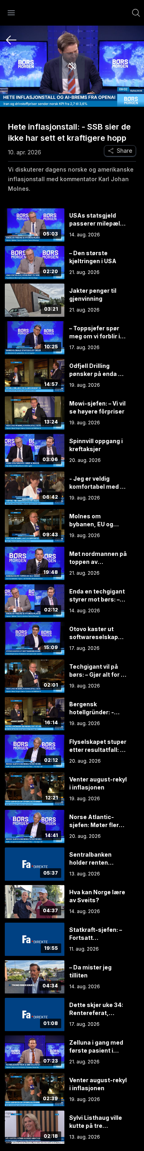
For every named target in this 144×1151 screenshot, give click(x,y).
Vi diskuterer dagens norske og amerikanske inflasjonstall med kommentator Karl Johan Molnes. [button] (71, 179)
